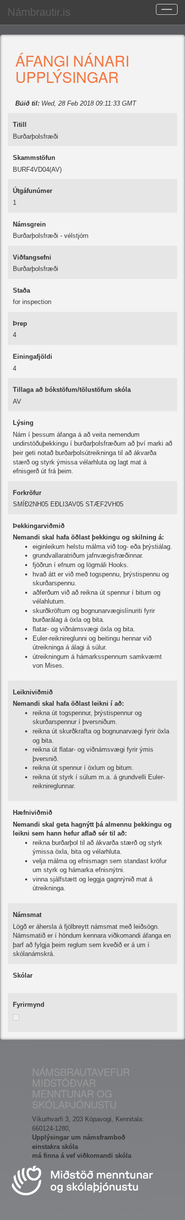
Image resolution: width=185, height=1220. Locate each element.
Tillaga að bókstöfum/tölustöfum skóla (72, 389)
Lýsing (23, 422)
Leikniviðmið (33, 692)
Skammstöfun (34, 157)
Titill (20, 124)
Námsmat (27, 914)
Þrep (20, 323)
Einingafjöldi (32, 356)
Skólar (23, 975)
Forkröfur (27, 492)
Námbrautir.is (39, 12)
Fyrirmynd (28, 1004)
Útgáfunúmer (32, 190)
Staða (21, 290)
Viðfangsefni (32, 257)
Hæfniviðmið (32, 812)
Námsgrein (29, 224)
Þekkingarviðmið (39, 526)
